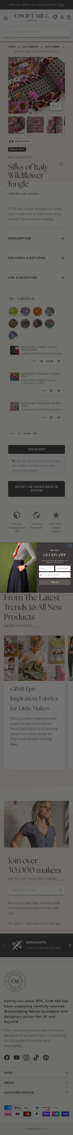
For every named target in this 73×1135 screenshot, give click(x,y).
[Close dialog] (70, 545)
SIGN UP (54, 582)
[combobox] (43, 575)
